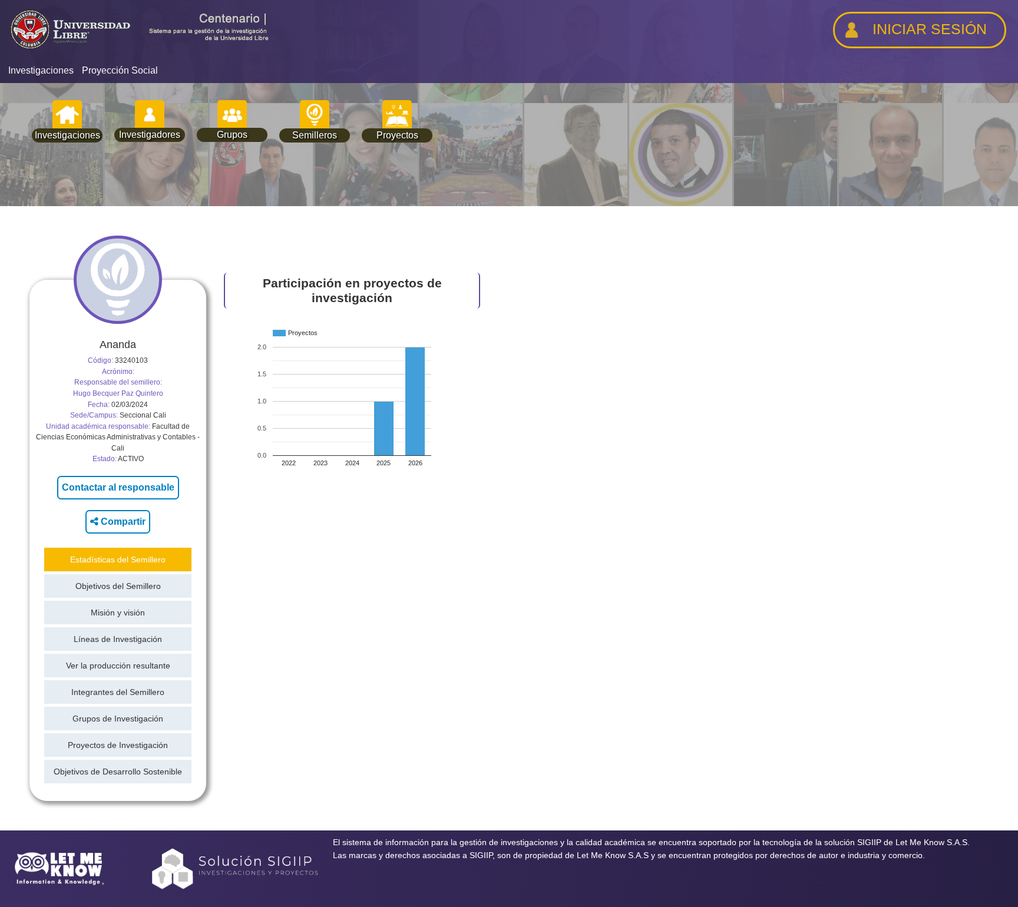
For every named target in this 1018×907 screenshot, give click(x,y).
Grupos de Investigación (117, 718)
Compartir (122, 522)
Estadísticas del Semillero (118, 559)
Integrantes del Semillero (117, 692)
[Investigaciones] (67, 115)
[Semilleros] (314, 115)
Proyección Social (120, 70)
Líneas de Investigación (118, 639)
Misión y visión (118, 612)
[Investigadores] (149, 114)
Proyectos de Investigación (118, 745)
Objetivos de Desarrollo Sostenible (118, 771)
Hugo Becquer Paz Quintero (118, 393)
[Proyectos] (397, 115)
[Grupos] (232, 114)
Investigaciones (41, 70)
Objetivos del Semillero (118, 586)
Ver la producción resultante (118, 665)
